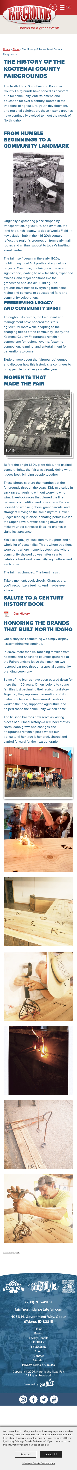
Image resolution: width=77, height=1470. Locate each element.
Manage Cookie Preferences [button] (38, 1463)
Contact (38, 1356)
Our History (22, 613)
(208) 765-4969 (38, 1301)
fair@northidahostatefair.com (38, 1309)
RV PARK (38, 1342)
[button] (38, 182)
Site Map (38, 1360)
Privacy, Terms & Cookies (38, 1365)
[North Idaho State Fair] (29, 15)
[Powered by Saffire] (47, 1382)
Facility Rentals (38, 1338)
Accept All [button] (51, 1454)
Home (6, 49)
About (16, 49)
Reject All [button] (26, 1454)
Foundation (38, 1347)
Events (38, 1333)
